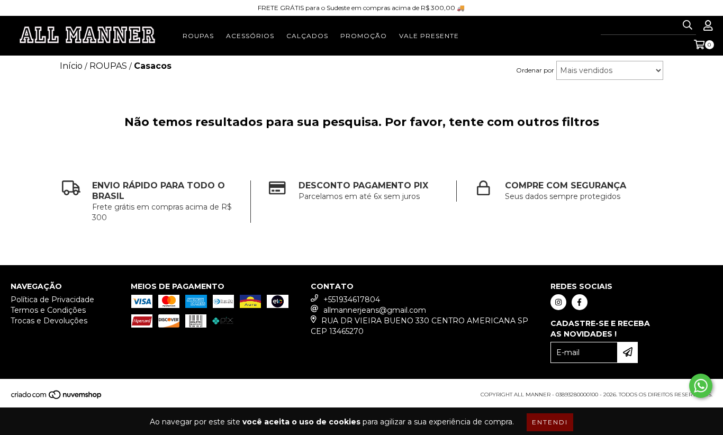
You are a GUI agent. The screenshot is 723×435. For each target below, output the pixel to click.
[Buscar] (687, 25)
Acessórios (250, 36)
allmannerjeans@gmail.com (374, 310)
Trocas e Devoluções (49, 320)
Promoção (363, 36)
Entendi (550, 422)
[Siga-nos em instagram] (558, 302)
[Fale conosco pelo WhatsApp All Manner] (700, 386)
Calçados (307, 36)
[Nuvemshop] (57, 397)
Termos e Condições (48, 310)
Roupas (198, 36)
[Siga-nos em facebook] (580, 302)
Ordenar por (535, 70)
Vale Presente (429, 36)
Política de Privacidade (52, 299)
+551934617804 (351, 299)
